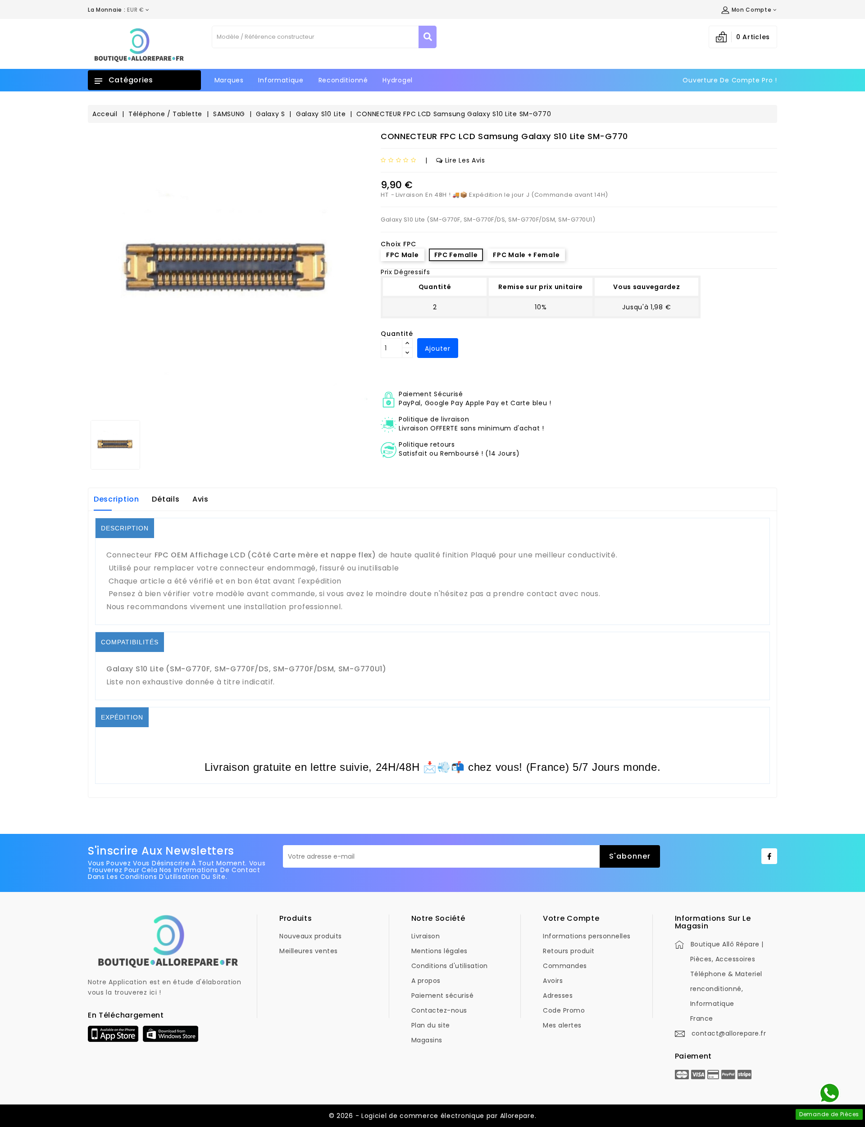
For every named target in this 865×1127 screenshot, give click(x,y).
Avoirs (553, 980)
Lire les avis (465, 160)
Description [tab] (116, 499)
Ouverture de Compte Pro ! (730, 80)
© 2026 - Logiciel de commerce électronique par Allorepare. (433, 1115)
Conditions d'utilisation (449, 965)
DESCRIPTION (125, 528)
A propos (426, 980)
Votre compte (571, 918)
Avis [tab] (200, 499)
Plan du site (430, 1025)
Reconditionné (343, 80)
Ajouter (438, 348)
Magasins (426, 1040)
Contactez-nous (439, 1010)
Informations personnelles (587, 936)
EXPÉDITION (122, 717)
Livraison (425, 936)
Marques (229, 80)
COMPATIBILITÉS (130, 642)
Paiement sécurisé (442, 995)
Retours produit (569, 950)
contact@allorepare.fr (729, 1033)
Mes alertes (562, 1025)
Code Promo (564, 1010)
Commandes (565, 965)
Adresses (558, 995)
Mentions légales (439, 950)
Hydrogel (397, 80)
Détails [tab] (165, 499)
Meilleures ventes (308, 950)
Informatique (280, 80)
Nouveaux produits (310, 936)
